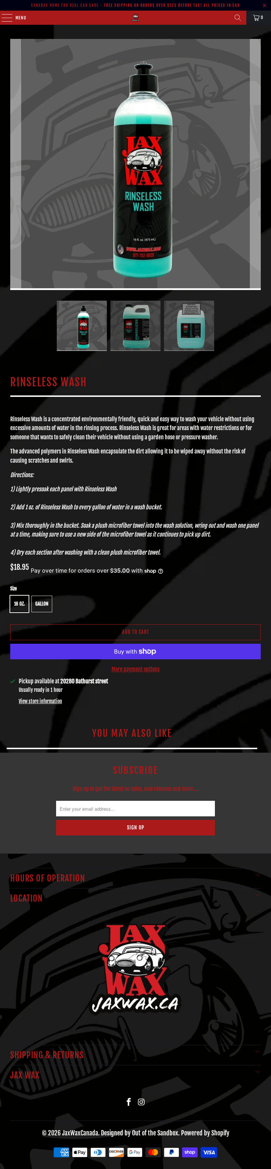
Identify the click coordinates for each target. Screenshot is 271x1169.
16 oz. (19, 604)
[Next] (255, 164)
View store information (40, 701)
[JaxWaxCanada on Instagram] (141, 1102)
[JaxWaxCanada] (135, 18)
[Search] (238, 18)
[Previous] (15, 164)
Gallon (41, 604)
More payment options (135, 669)
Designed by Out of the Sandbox (139, 1133)
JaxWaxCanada (80, 1133)
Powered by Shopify (205, 1133)
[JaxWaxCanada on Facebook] (129, 1102)
